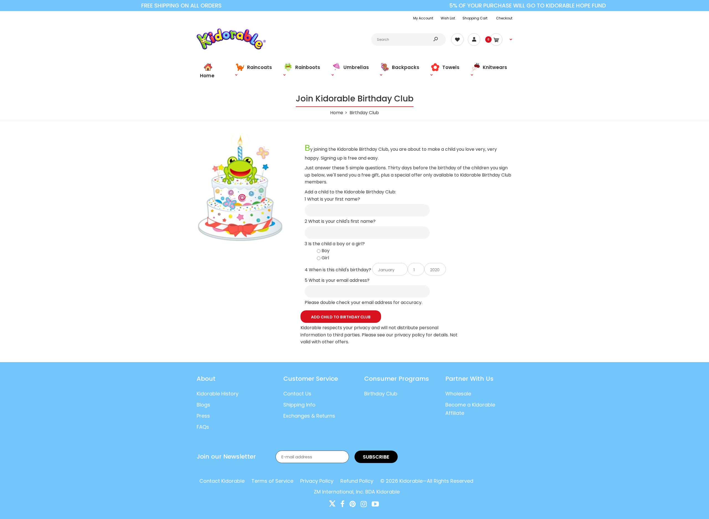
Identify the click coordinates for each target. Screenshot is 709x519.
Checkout (504, 18)
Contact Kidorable (222, 480)
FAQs (203, 426)
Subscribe (376, 456)
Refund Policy (356, 480)
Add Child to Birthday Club (341, 317)
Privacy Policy (316, 480)
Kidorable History (217, 393)
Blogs (203, 404)
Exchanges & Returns (309, 415)
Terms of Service (272, 480)
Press (203, 415)
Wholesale (458, 393)
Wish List (448, 18)
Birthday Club (380, 393)
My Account (423, 18)
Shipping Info (299, 404)
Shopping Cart (475, 18)
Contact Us (297, 393)
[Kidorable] (231, 48)
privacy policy (409, 335)
